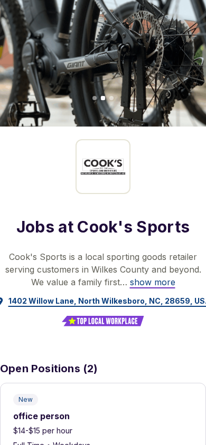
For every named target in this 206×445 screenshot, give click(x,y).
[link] (152, 282)
